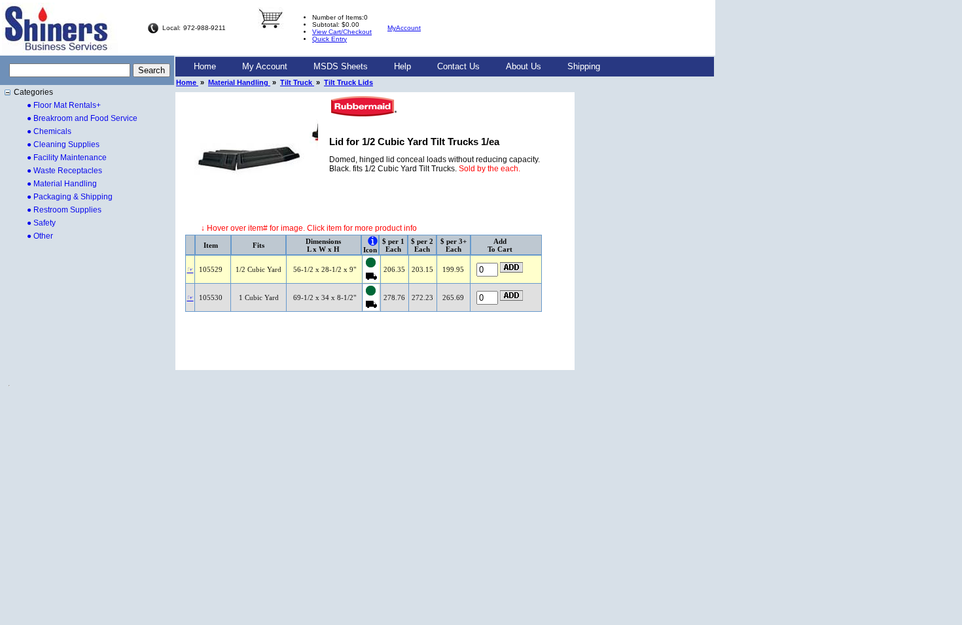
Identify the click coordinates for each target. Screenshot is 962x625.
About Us (523, 66)
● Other (40, 236)
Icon (370, 250)
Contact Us (458, 66)
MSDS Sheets (340, 66)
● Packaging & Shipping (70, 196)
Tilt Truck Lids (348, 82)
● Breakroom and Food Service (82, 118)
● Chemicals (49, 131)
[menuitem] (205, 66)
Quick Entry (329, 38)
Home (205, 66)
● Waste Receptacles (64, 170)
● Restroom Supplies (64, 209)
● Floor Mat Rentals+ (64, 105)
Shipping (583, 66)
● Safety (41, 223)
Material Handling (239, 82)
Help (402, 66)
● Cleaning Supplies (63, 144)
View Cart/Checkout (342, 31)
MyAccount (404, 27)
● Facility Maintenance (67, 157)
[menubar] (397, 66)
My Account (264, 66)
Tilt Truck (297, 82)
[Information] (373, 241)
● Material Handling (62, 183)
